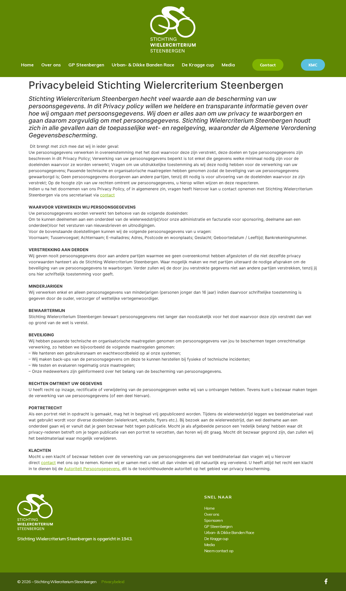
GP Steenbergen (86, 65)
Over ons (51, 65)
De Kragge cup (198, 65)
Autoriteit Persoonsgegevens (92, 468)
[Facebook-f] (326, 581)
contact (107, 194)
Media (228, 65)
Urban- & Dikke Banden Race (143, 65)
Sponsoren (213, 520)
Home (27, 65)
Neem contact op (218, 550)
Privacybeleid (112, 581)
